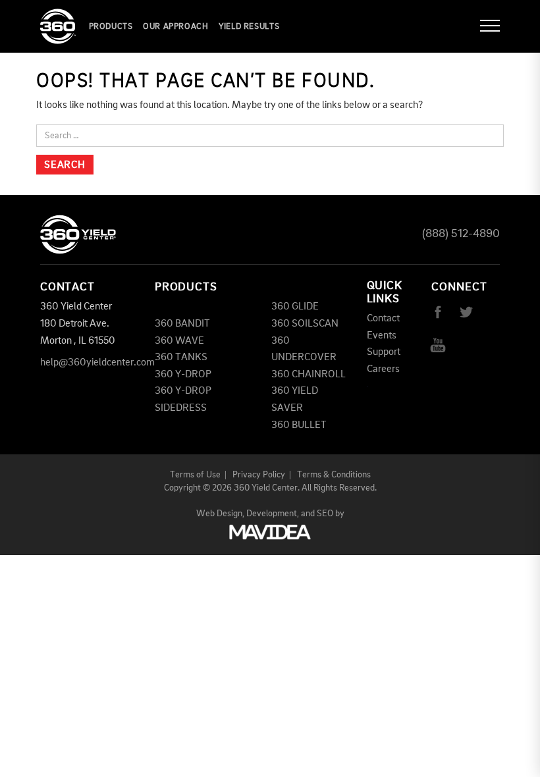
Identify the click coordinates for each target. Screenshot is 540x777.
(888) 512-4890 (461, 234)
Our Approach (176, 26)
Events (381, 336)
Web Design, (220, 513)
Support (383, 352)
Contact (383, 318)
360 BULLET (299, 425)
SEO (325, 513)
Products (111, 26)
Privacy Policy (258, 474)
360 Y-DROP (183, 374)
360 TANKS (181, 357)
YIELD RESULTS (249, 26)
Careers (383, 369)
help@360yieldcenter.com (97, 363)
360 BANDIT (182, 324)
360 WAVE (179, 341)
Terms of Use (195, 474)
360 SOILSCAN (304, 324)
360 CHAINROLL (308, 374)
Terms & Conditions (334, 474)
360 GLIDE (295, 307)
